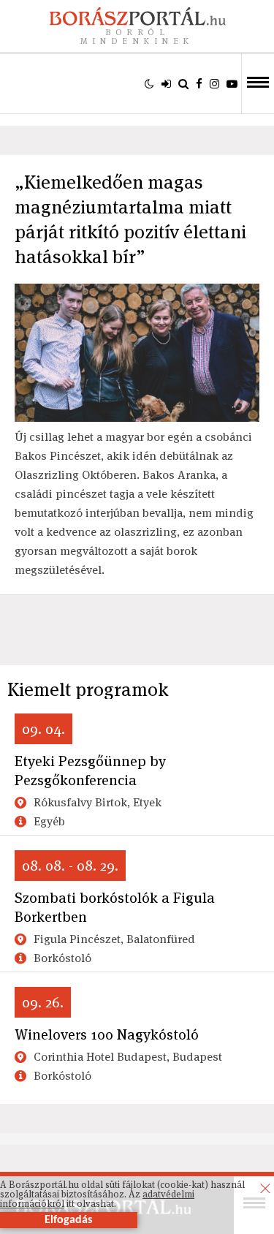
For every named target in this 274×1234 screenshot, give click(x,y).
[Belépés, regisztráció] (166, 83)
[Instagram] (214, 83)
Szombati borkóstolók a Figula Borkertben (115, 907)
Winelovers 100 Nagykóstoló (107, 1034)
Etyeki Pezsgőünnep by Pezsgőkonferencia (90, 771)
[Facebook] (199, 83)
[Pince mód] (149, 83)
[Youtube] (232, 83)
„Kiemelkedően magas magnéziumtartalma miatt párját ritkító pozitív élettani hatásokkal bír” (130, 219)
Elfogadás (68, 1220)
